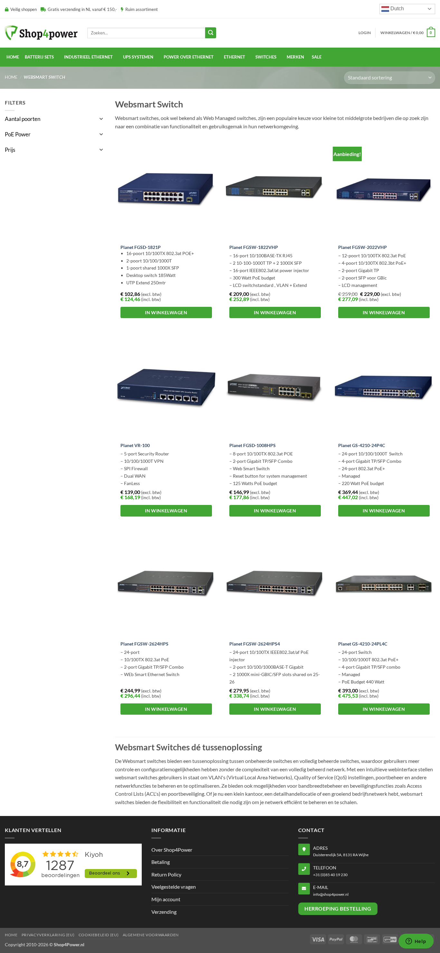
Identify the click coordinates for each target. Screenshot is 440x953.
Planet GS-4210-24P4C (361, 445)
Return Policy (166, 874)
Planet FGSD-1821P (140, 247)
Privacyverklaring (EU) (48, 934)
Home (12, 57)
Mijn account (165, 899)
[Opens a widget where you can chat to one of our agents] (416, 942)
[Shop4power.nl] (41, 32)
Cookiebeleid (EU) (99, 934)
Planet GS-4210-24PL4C (362, 643)
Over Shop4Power (171, 850)
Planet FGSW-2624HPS (144, 643)
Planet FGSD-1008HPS (252, 445)
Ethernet (234, 57)
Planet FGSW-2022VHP (362, 247)
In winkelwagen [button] (166, 312)
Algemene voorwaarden (151, 934)
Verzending (164, 912)
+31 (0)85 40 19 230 (330, 874)
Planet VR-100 (135, 445)
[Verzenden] (210, 32)
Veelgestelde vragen (173, 887)
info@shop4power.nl (331, 894)
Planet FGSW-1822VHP (253, 247)
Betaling (160, 862)
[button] (365, 33)
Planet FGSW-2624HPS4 (254, 643)
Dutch (396, 8)
